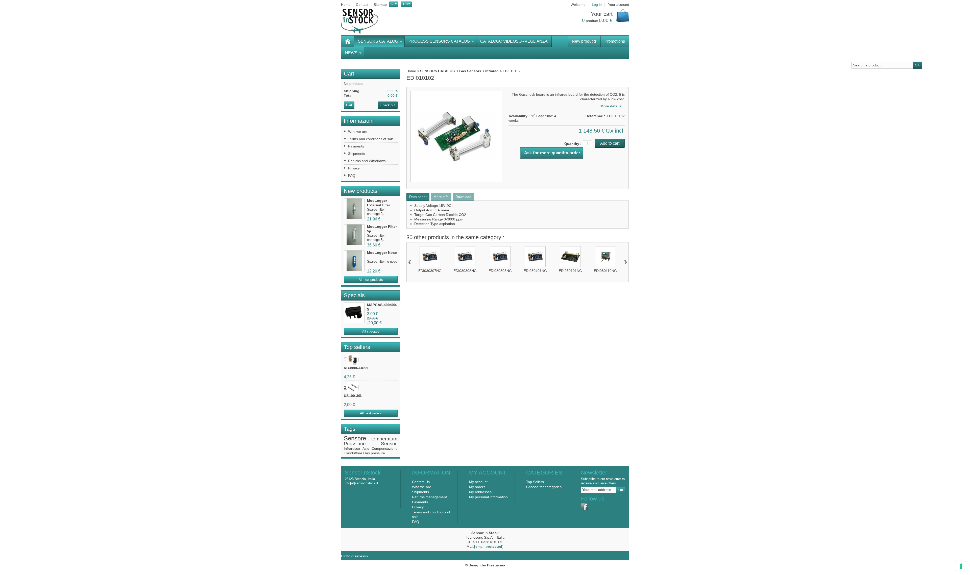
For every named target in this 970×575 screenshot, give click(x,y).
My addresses (480, 492)
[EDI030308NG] (465, 256)
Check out (387, 105)
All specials (370, 331)
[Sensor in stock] (359, 21)
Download (463, 197)
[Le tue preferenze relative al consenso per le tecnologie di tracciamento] (961, 566)
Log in (597, 5)
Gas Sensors (470, 71)
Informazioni (359, 121)
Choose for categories (544, 487)
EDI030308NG (465, 271)
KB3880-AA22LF (358, 368)
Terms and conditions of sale (371, 139)
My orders (477, 487)
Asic (365, 448)
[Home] (347, 41)
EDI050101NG (570, 271)
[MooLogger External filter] (354, 208)
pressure (378, 453)
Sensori (389, 443)
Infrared (492, 71)
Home (411, 71)
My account (478, 482)
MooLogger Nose (382, 253)
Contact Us (421, 482)
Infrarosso (352, 448)
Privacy (354, 168)
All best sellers (371, 413)
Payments (356, 146)
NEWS (351, 53)
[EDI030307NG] (430, 256)
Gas (366, 453)
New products (584, 41)
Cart (349, 73)
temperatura (384, 438)
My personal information (488, 497)
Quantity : (572, 144)
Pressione (355, 443)
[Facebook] (584, 506)
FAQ (351, 175)
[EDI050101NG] (570, 256)
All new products (371, 280)
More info (441, 197)
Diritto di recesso (354, 556)
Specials (354, 295)
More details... (612, 106)
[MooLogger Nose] (354, 260)
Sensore (355, 438)
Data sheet (418, 197)
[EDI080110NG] (605, 256)
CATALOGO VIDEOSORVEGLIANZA (514, 41)
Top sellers (357, 347)
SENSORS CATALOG (378, 41)
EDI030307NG (430, 271)
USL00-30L (353, 396)
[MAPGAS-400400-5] (354, 313)
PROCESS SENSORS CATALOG (439, 41)
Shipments (356, 154)
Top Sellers (535, 482)
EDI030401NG (535, 271)
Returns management (429, 497)
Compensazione (385, 448)
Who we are (357, 132)
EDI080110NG (605, 271)
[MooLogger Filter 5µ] (354, 234)
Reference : (595, 116)
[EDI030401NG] (535, 256)
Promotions (614, 41)
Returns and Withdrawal (367, 161)
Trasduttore (353, 453)
